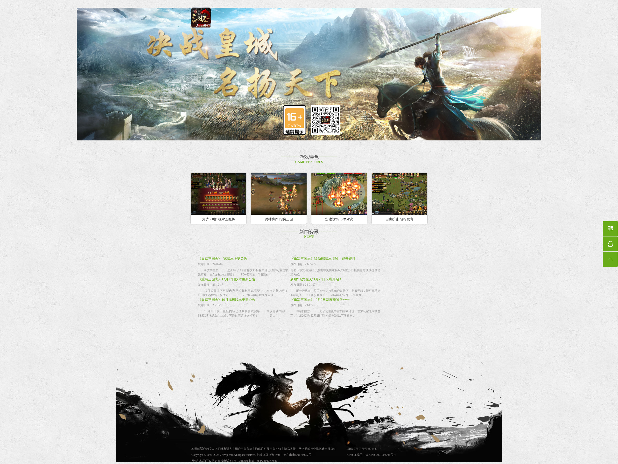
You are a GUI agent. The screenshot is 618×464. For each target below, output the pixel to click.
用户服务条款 (243, 448)
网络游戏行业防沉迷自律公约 (317, 448)
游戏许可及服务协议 (268, 448)
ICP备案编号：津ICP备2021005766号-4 (371, 455)
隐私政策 (290, 448)
